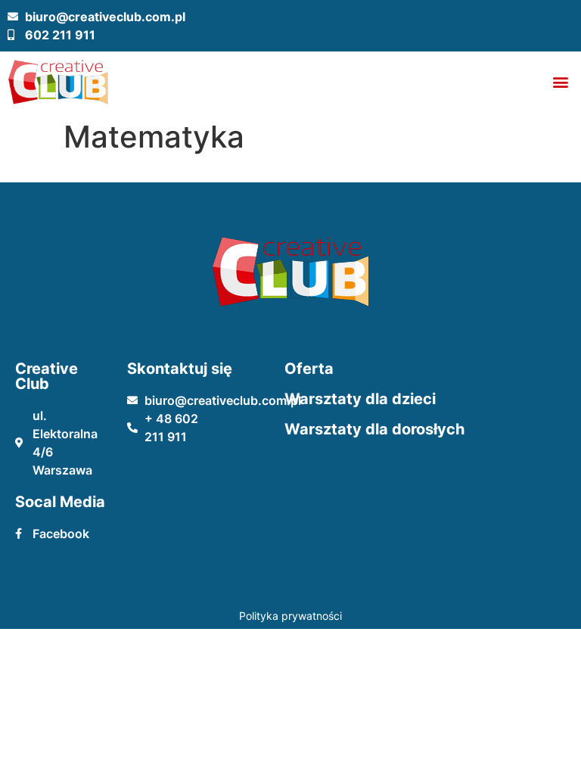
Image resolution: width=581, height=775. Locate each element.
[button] (560, 82)
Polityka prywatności (290, 615)
